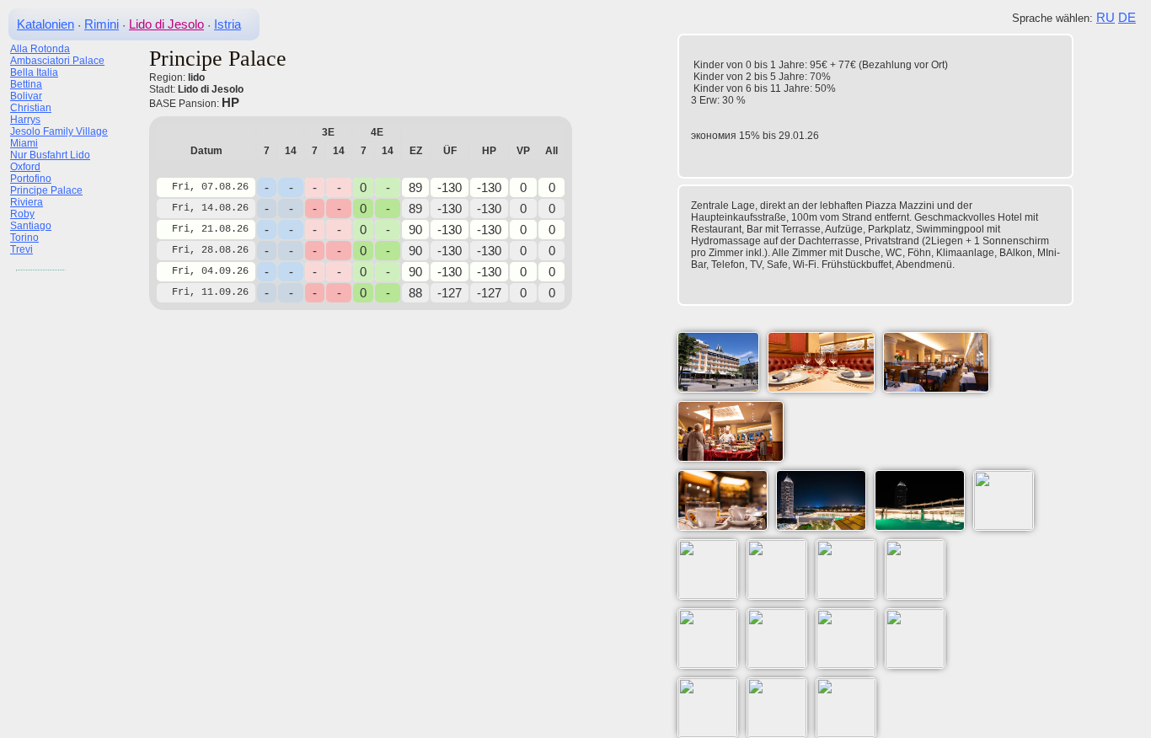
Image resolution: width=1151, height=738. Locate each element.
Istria (227, 24)
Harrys (25, 120)
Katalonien (45, 24)
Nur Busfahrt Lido (50, 155)
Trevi (21, 249)
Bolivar (26, 96)
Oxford (25, 167)
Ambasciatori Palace (57, 61)
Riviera (26, 202)
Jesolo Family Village (59, 131)
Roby (22, 214)
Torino (24, 237)
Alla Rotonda (40, 49)
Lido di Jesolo (166, 24)
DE (1127, 17)
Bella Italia (34, 72)
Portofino (30, 178)
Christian (30, 108)
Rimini (101, 24)
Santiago (30, 226)
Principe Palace (46, 190)
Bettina (26, 84)
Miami (24, 143)
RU (1105, 17)
